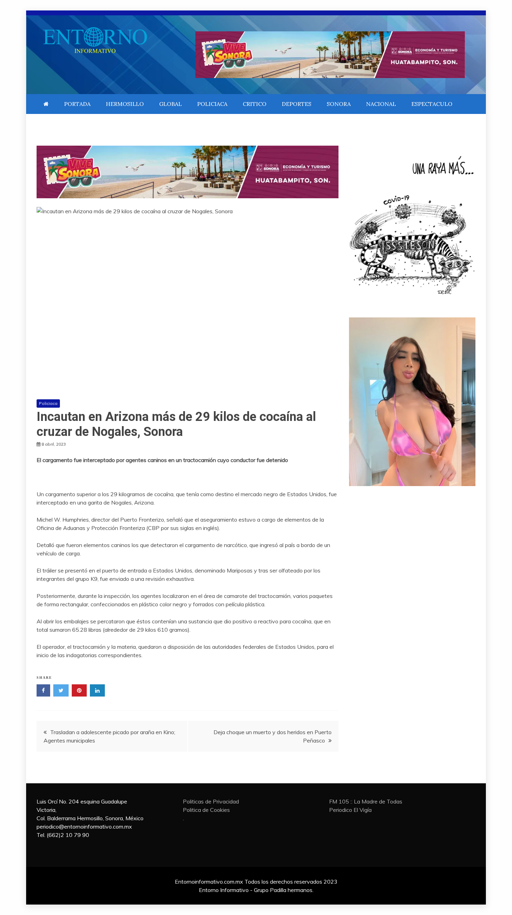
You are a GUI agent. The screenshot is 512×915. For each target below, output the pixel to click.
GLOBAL (170, 103)
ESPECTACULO (431, 103)
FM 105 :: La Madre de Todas (365, 801)
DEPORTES (296, 103)
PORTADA (77, 103)
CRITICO (254, 103)
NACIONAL (381, 103)
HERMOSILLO (125, 103)
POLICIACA (212, 103)
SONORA (339, 103)
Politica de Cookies (206, 809)
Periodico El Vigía (350, 809)
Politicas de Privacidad (211, 801)
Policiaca (48, 403)
